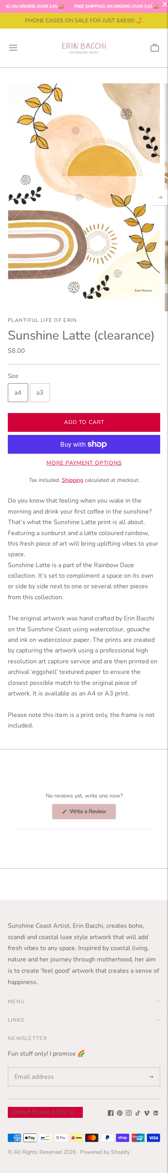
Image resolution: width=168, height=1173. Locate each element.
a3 (39, 392)
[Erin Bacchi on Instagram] (129, 1114)
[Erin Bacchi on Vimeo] (147, 1114)
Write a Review (92, 813)
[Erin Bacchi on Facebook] (111, 1114)
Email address (33, 1068)
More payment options (84, 463)
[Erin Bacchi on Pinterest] (120, 1114)
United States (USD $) (42, 1112)
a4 (17, 392)
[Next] (160, 197)
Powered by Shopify (105, 1152)
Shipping (72, 480)
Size (13, 376)
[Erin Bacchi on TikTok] (138, 1114)
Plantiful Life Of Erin (42, 320)
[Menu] (13, 47)
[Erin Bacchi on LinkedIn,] (156, 1114)
